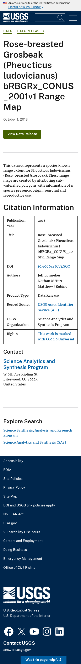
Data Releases (30, 31)
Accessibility (13, 461)
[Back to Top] (66, 649)
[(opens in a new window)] (8, 631)
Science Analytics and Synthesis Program (29, 364)
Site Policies (12, 479)
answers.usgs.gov (17, 650)
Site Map (10, 496)
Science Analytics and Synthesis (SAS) (34, 442)
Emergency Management (22, 559)
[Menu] (73, 18)
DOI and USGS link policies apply (29, 505)
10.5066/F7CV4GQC (54, 266)
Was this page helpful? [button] (43, 660)
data (7, 31)
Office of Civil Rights (19, 568)
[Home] (15, 21)
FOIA (7, 470)
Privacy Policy (14, 487)
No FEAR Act (13, 514)
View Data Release (22, 134)
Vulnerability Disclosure (21, 532)
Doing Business (15, 550)
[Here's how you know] (40, 5)
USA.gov (10, 523)
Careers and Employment (23, 541)
